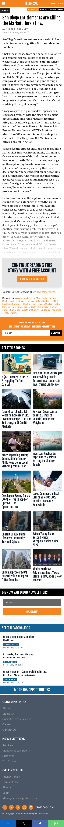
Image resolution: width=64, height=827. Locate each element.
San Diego (33, 10)
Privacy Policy (11, 776)
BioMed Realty (40, 298)
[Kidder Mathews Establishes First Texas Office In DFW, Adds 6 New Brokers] (47, 566)
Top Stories (9, 761)
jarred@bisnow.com (44, 291)
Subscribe (57, 3)
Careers (7, 724)
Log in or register (32, 279)
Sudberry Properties (51, 310)
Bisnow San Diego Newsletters (25, 592)
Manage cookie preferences (19, 798)
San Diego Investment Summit (24, 310)
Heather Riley (30, 304)
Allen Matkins (24, 298)
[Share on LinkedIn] (8, 823)
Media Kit (8, 713)
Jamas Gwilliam (45, 304)
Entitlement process (12, 304)
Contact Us (9, 729)
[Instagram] (24, 807)
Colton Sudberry (43, 301)
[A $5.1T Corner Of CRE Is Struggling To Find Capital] (16, 370)
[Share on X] (24, 823)
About (6, 708)
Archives (7, 745)
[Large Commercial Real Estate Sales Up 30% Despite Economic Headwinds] (47, 490)
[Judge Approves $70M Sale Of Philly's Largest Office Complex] (16, 566)
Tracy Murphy (10, 313)
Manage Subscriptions (16, 750)
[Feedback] (31, 807)
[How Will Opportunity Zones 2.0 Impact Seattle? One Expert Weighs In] (47, 409)
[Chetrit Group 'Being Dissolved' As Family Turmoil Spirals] (16, 530)
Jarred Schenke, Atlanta (14, 32)
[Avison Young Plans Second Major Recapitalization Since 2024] (47, 530)
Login (5, 792)
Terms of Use (10, 782)
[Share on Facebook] (40, 823)
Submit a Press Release (16, 719)
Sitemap (7, 787)
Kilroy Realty (30, 307)
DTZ (55, 301)
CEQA (31, 301)
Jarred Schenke (20, 291)
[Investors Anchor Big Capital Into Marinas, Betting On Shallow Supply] (47, 450)
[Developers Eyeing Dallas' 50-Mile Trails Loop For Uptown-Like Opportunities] (16, 490)
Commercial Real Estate (51, 10)
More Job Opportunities (32, 689)
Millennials (43, 307)
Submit (55, 332)
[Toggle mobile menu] (4, 3)
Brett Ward (21, 301)
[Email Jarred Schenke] (28, 32)
